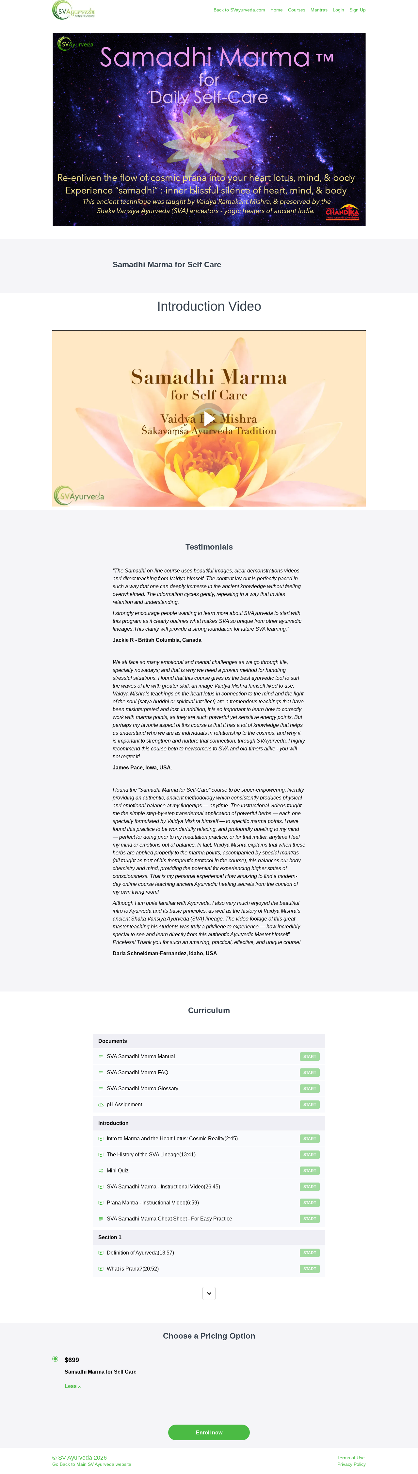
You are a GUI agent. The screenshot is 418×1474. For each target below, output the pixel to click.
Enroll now (209, 1432)
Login (338, 9)
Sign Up (357, 9)
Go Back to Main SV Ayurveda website (91, 1464)
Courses (296, 9)
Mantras (319, 9)
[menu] (287, 10)
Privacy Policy (351, 1464)
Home (276, 9)
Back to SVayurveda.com (239, 9)
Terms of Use (351, 1457)
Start (309, 1056)
